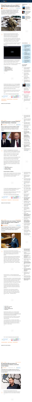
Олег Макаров (4, 367)
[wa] (15, 95)
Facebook (5, 254)
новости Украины (15, 99)
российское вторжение (9, 99)
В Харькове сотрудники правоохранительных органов (11, 33)
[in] (17, 97)
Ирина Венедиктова (15, 36)
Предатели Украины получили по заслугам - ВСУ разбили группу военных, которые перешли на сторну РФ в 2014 (8, 68)
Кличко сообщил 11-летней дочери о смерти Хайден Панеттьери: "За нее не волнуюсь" (27, 57)
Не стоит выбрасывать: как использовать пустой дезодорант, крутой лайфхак (27, 46)
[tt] (14, 97)
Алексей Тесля (4, 124)
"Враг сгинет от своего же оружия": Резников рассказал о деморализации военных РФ (8, 308)
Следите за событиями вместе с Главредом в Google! (5, 96)
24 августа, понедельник (25, 94)
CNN (16, 155)
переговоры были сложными (12, 188)
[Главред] (5, 1)
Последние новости (24, 65)
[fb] (13, 97)
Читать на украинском (18, 120)
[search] (30, 1)
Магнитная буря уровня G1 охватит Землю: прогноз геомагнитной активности (27, 61)
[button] (1, 1)
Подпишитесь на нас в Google (19, 8)
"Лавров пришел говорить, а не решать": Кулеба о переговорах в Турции (8, 168)
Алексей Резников (11, 253)
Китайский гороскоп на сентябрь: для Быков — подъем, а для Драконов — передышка (27, 49)
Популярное (25, 43)
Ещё (29, 4)
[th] (17, 95)
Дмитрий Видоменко (5, 8)
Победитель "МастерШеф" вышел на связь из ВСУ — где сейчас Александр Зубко (27, 53)
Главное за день (24, 5)
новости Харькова (4, 99)
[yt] (11, 97)
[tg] (18, 95)
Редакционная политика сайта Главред (13, 194)
